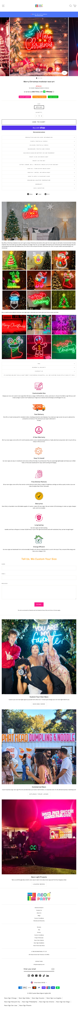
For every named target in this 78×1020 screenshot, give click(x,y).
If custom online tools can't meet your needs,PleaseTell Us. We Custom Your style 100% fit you (39, 375)
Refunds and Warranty (39, 920)
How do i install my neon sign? (39, 172)
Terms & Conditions (39, 918)
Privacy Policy (45, 610)
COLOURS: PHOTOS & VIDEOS (39, 145)
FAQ (39, 363)
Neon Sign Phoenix (25, 1005)
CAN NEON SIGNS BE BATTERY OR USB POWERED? (39, 153)
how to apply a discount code (39, 176)
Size (39, 104)
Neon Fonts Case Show (39, 945)
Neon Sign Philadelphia (29, 1002)
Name (3, 564)
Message (5, 583)
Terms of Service (53, 610)
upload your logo (39, 794)
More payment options (39, 132)
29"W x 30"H (39, 107)
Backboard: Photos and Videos (39, 149)
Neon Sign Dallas (24, 998)
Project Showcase (39, 937)
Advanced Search (39, 907)
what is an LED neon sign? (39, 157)
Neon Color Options (39, 940)
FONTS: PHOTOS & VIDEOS (38, 141)
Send (39, 604)
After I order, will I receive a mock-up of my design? (39, 164)
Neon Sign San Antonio (46, 1002)
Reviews (39, 927)
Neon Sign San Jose (10, 1005)
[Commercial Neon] (39, 746)
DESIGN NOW (39, 704)
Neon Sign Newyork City (12, 1002)
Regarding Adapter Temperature (39, 180)
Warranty (39, 184)
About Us (39, 913)
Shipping (37, 88)
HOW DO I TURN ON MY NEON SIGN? (39, 168)
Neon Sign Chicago (10, 998)
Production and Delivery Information (39, 137)
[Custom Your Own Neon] (39, 656)
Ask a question (39, 188)
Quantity (39, 112)
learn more (39, 884)
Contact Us (39, 371)
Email (4, 573)
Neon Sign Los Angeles (54, 998)
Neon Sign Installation (39, 943)
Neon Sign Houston (38, 998)
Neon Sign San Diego (63, 1002)
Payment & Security (39, 367)
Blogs (39, 915)
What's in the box (39, 160)
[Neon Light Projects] (39, 836)
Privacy (39, 932)
